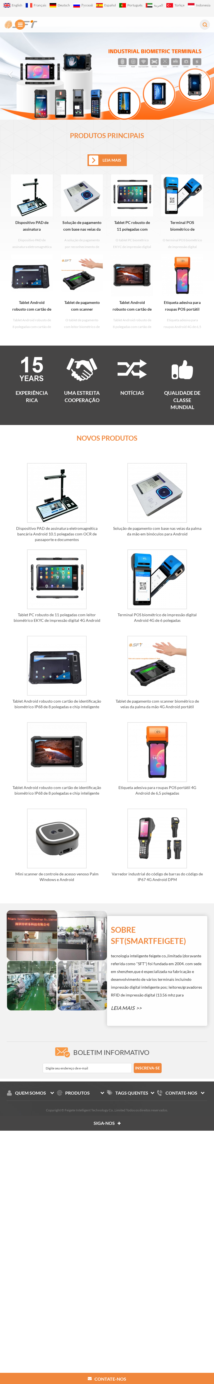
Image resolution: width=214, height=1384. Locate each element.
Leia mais (123, 1008)
